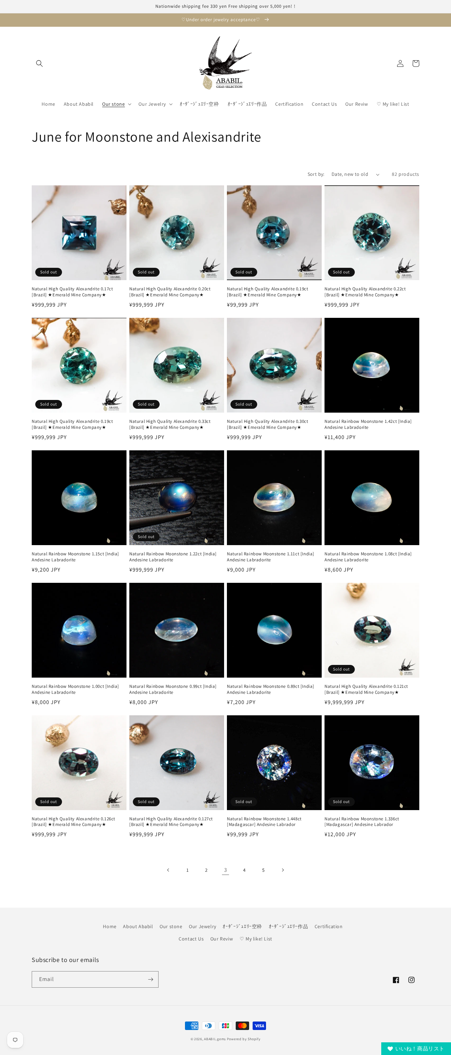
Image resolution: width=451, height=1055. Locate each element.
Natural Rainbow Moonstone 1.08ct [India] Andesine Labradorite (368, 557)
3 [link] (225, 870)
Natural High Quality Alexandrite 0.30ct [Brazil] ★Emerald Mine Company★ (267, 424)
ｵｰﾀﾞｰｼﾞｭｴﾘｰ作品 (288, 926)
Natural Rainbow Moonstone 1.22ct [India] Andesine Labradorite (173, 557)
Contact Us (191, 939)
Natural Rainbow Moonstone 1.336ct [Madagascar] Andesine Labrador (362, 822)
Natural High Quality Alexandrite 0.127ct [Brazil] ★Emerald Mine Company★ (171, 822)
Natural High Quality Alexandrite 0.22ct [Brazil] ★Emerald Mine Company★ (365, 292)
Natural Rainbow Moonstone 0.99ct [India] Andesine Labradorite (173, 689)
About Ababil (138, 926)
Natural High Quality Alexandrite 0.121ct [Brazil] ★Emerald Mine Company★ (366, 689)
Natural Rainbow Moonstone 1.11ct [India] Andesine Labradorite (270, 557)
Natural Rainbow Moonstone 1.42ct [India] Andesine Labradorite (368, 424)
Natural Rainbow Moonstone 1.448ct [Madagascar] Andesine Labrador (264, 822)
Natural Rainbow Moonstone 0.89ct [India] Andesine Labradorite (270, 689)
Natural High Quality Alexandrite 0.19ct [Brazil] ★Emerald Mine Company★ (267, 292)
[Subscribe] (150, 979)
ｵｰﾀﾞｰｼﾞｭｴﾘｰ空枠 (242, 926)
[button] (39, 63)
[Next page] (282, 870)
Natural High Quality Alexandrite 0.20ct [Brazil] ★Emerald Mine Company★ (169, 292)
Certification (329, 926)
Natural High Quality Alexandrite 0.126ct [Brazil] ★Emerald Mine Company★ (73, 822)
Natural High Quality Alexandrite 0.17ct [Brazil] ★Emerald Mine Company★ (72, 292)
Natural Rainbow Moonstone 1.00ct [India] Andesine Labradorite (75, 689)
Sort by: (316, 174)
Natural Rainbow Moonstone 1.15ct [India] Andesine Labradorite (75, 557)
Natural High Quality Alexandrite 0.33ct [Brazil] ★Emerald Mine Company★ (169, 424)
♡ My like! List (256, 939)
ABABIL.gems (215, 1039)
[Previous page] (168, 870)
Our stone (171, 926)
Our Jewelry (202, 926)
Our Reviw (221, 939)
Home (109, 926)
